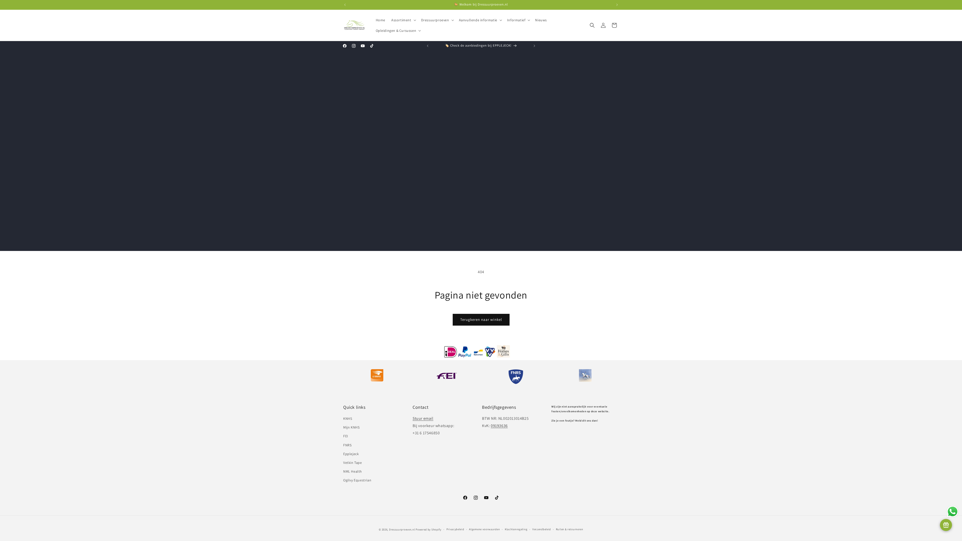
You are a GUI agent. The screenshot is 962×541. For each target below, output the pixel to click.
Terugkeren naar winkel (481, 319)
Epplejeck (351, 454)
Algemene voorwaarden (484, 529)
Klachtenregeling (516, 529)
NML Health (352, 471)
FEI (345, 436)
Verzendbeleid (541, 529)
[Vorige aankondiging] (344, 5)
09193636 (499, 425)
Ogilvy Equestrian (357, 480)
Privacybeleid (455, 529)
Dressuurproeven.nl (402, 529)
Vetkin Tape (352, 462)
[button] (403, 20)
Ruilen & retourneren (569, 529)
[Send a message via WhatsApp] (952, 511)
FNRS (347, 445)
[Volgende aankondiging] (617, 5)
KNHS (347, 418)
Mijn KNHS (351, 427)
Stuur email (423, 418)
